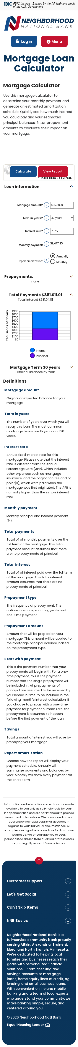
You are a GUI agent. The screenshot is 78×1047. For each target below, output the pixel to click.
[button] (39, 187)
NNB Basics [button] (17, 920)
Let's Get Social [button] (21, 894)
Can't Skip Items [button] (22, 907)
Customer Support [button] (24, 881)
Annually (62, 256)
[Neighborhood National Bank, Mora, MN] (39, 23)
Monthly (61, 262)
